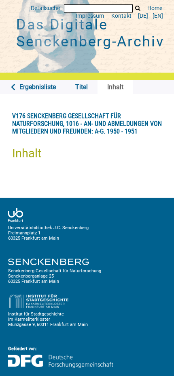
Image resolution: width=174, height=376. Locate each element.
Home (154, 8)
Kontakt (121, 16)
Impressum (90, 16)
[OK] (138, 8)
